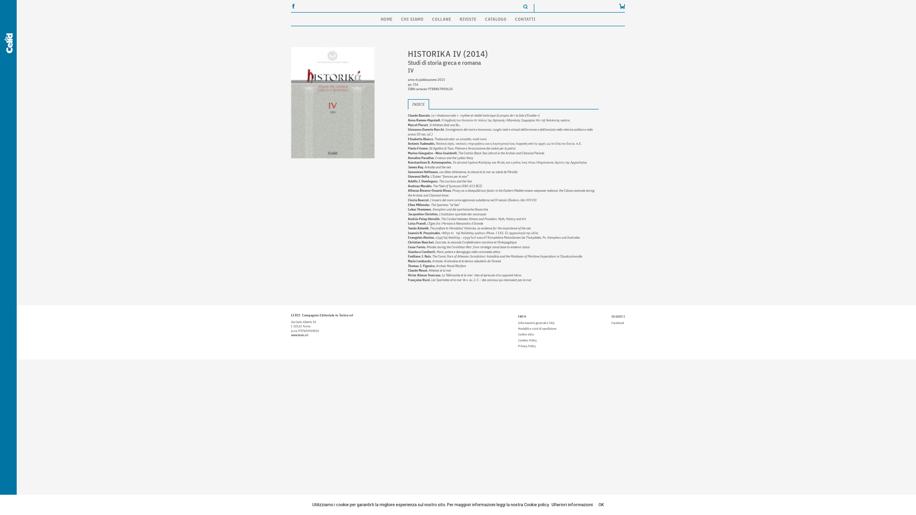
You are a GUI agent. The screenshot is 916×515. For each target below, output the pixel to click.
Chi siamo (412, 19)
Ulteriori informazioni (572, 504)
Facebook (617, 323)
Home (387, 19)
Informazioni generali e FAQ (536, 323)
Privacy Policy (527, 346)
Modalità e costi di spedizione (537, 329)
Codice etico (526, 334)
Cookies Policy (527, 340)
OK (601, 504)
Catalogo (496, 19)
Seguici (618, 316)
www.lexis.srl (299, 335)
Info (522, 316)
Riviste (468, 19)
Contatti (525, 19)
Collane (441, 19)
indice (418, 104)
